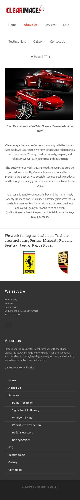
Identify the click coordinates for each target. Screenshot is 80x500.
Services (13, 395)
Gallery (12, 462)
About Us (14, 387)
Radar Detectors (22, 432)
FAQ (11, 447)
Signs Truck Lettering (25, 410)
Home (12, 380)
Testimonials (16, 454)
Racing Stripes (21, 439)
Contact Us (15, 469)
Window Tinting (22, 417)
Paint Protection (22, 402)
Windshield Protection (26, 425)
